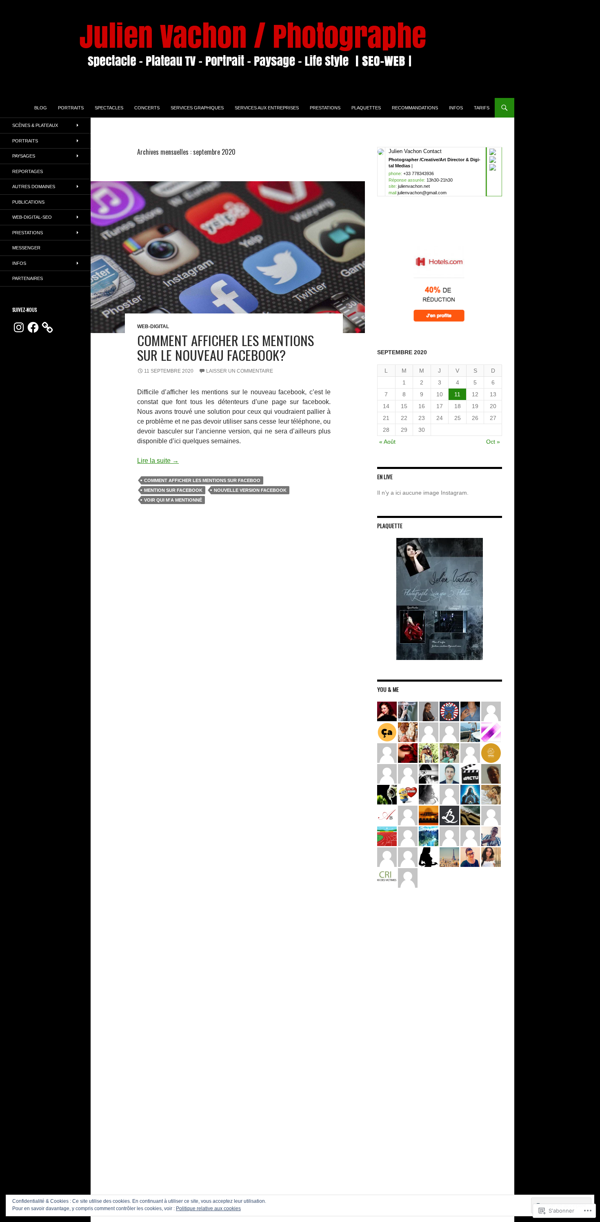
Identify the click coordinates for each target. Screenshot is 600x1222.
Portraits (71, 107)
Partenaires (27, 278)
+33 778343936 (418, 173)
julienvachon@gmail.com (422, 192)
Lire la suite (158, 460)
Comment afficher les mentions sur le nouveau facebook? (225, 347)
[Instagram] (18, 327)
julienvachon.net (414, 186)
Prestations (325, 107)
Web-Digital (153, 326)
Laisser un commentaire (239, 371)
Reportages (27, 171)
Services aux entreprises (267, 107)
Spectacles (109, 107)
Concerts (147, 107)
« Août (387, 441)
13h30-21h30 (440, 180)
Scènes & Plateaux (35, 125)
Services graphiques (197, 107)
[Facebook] (33, 327)
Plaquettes (366, 107)
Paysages (23, 155)
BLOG (40, 107)
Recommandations (415, 107)
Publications (28, 202)
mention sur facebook (173, 490)
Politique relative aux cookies (208, 1208)
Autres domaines (33, 186)
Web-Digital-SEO (32, 217)
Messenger (26, 247)
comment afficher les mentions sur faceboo (202, 480)
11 (457, 394)
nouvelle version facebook (250, 490)
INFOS (456, 107)
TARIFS (481, 107)
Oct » (493, 441)
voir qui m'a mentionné (173, 500)
